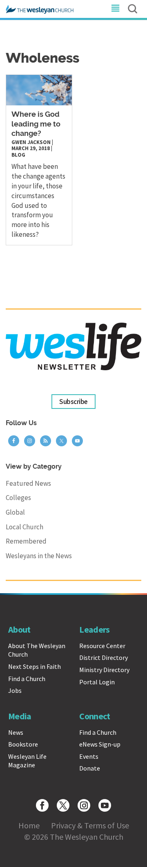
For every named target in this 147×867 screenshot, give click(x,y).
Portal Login (97, 682)
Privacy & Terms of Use (90, 825)
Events (88, 756)
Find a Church (26, 679)
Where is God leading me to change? (35, 124)
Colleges (18, 497)
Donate (89, 768)
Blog (18, 154)
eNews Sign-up (99, 744)
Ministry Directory (104, 670)
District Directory (103, 657)
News (15, 732)
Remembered (26, 541)
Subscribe (73, 401)
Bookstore (23, 744)
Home (29, 825)
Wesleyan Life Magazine (27, 760)
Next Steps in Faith (34, 666)
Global (15, 512)
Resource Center (102, 646)
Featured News (28, 483)
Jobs (15, 690)
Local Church (24, 526)
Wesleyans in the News (39, 555)
